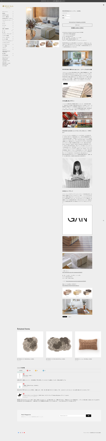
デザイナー (4, 49)
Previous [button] (27, 23)
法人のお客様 (4, 65)
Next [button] (58, 23)
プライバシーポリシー (86, 432)
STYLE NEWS (5, 55)
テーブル (4, 25)
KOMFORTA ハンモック (7, 18)
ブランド (4, 47)
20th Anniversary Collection (6, 51)
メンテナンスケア (6, 42)
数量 (63, 17)
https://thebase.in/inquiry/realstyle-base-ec (70, 285)
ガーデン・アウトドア (6, 33)
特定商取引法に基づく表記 (94, 432)
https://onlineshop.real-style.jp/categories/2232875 (72, 272)
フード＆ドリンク (6, 44)
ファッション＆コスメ (6, 40)
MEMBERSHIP (5, 59)
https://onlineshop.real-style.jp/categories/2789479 (76, 281)
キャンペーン (5, 11)
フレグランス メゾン (6, 20)
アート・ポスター (7, 37)
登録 (88, 415)
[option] (42, 23)
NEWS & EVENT (5, 58)
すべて (21, 370)
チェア (4, 23)
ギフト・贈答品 (5, 16)
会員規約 (99, 432)
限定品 (3, 13)
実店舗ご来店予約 (5, 64)
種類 (63, 15)
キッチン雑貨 (7, 39)
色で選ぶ (4, 53)
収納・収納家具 (7, 28)
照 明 (3, 32)
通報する (69, 316)
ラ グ (3, 30)
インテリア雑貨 (7, 35)
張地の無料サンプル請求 (6, 63)
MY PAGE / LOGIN (6, 60)
